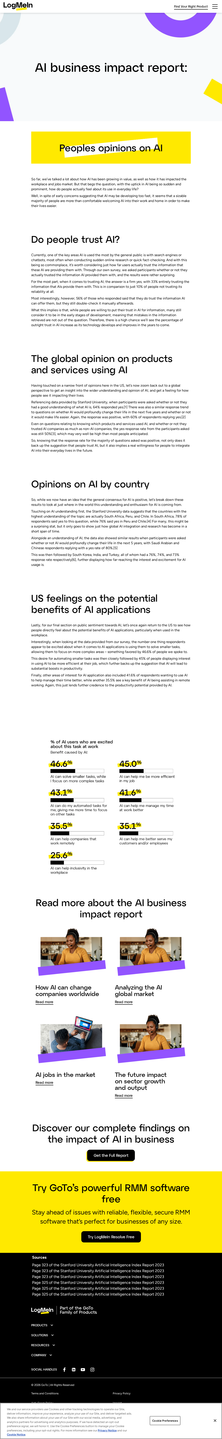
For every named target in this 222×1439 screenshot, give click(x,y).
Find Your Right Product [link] (191, 6)
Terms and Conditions (45, 1393)
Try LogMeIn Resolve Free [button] (111, 1236)
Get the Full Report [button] (111, 1155)
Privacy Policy (122, 1393)
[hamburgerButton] (215, 6)
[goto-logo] (111, 1310)
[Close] (215, 1420)
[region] (111, 1421)
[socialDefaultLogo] (64, 1369)
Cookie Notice (16, 1434)
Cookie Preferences (165, 1420)
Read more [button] (44, 1002)
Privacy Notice (107, 1430)
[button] (42, 1325)
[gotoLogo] (18, 6)
